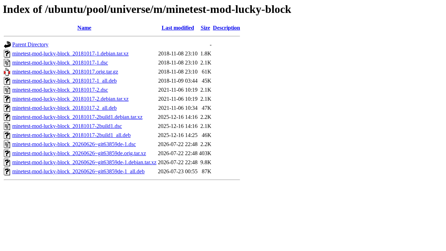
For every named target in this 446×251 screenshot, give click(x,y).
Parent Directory (30, 44)
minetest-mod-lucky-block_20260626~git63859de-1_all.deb (78, 171)
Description (226, 28)
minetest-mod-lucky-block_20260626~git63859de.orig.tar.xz (79, 153)
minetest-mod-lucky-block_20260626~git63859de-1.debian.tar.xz (84, 162)
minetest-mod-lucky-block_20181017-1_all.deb (64, 81)
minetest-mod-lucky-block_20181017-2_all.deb (64, 108)
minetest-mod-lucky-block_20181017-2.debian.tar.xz (70, 99)
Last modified (178, 28)
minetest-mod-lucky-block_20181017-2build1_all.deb (71, 135)
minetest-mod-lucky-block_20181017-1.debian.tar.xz (70, 53)
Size (205, 28)
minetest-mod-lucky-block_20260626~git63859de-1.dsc (74, 144)
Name (84, 28)
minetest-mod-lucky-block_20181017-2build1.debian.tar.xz (77, 117)
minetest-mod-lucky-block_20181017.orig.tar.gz (65, 72)
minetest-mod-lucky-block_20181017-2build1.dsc (67, 126)
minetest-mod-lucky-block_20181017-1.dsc (60, 63)
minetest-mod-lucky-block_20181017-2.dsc (60, 90)
